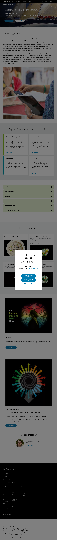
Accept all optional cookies (28, 276)
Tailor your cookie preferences (28, 284)
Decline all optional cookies (28, 280)
